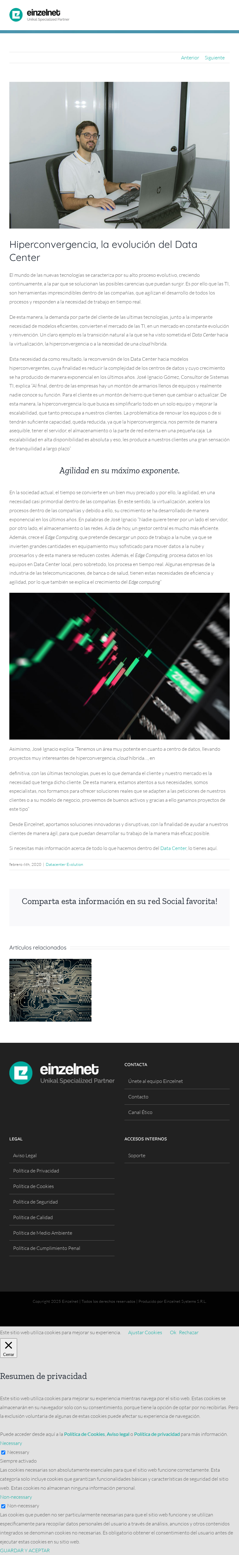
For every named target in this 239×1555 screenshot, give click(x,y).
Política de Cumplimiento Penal (46, 1248)
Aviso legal (118, 1434)
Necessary (18, 1452)
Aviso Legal (25, 1155)
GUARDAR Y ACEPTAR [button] (25, 1550)
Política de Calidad (33, 1217)
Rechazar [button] (189, 1332)
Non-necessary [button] (16, 1497)
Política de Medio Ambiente (42, 1233)
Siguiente (215, 57)
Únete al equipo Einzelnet (155, 1081)
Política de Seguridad (35, 1202)
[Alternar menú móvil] (227, 10)
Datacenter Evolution (64, 864)
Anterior (190, 57)
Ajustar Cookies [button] (145, 1332)
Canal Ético (140, 1112)
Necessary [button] (11, 1443)
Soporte (136, 1155)
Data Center (173, 848)
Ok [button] (173, 1332)
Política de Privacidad (36, 1170)
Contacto (138, 1096)
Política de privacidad (157, 1434)
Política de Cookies (33, 1186)
